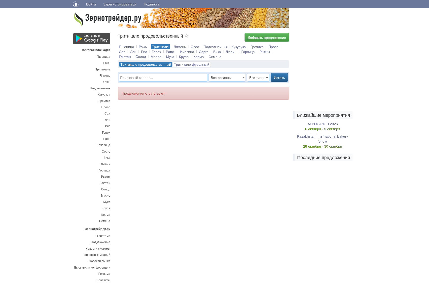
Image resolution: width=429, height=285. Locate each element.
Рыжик (105, 176)
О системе (103, 235)
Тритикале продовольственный (145, 64)
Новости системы (97, 248)
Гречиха (104, 101)
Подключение (100, 242)
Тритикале (103, 69)
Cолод (141, 56)
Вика (107, 157)
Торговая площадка (95, 50)
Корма (105, 214)
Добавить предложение (267, 37)
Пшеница (103, 56)
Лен (107, 119)
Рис (107, 126)
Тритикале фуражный (191, 64)
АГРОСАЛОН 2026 (323, 123)
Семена (104, 221)
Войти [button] (91, 3)
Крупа (106, 208)
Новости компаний (97, 254)
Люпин (105, 164)
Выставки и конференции (92, 267)
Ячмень (105, 75)
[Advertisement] (179, 137)
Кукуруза (104, 94)
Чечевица (103, 145)
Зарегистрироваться (119, 3)
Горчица (104, 170)
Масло (105, 195)
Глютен (105, 183)
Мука (106, 202)
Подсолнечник (100, 88)
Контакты (103, 280)
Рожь (106, 62)
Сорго (106, 151)
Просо (105, 107)
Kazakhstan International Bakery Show (322, 139)
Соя (107, 113)
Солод (105, 189)
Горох (106, 132)
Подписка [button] (151, 3)
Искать (279, 77)
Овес (106, 81)
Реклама (104, 273)
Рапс (106, 138)
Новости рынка (99, 261)
